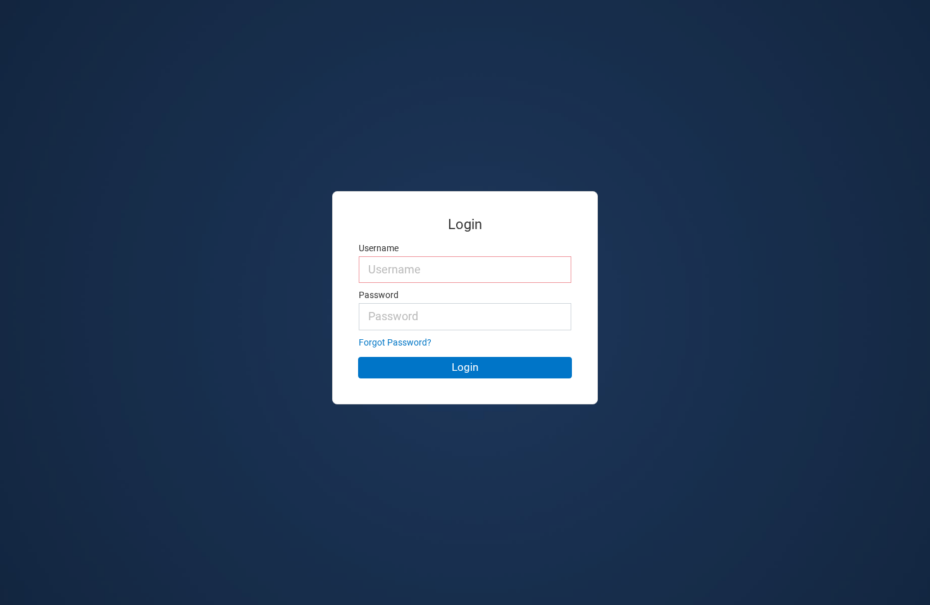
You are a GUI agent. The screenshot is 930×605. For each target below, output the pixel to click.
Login (465, 367)
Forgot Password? (395, 342)
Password (379, 295)
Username (379, 248)
